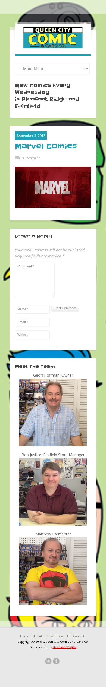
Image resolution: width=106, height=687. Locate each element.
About (37, 636)
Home (24, 636)
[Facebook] (60, 7)
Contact (78, 636)
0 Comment (31, 158)
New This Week (57, 636)
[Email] (52, 7)
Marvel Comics (46, 146)
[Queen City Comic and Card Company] (53, 46)
